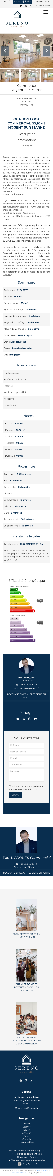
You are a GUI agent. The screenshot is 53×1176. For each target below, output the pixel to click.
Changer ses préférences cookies (28, 1160)
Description (27, 134)
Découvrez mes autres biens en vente (26, 696)
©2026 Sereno (16, 1150)
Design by (29, 1164)
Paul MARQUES (26, 677)
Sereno (26, 1091)
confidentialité (42, 1170)
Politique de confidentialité (28, 1154)
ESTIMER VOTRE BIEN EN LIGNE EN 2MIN (26, 935)
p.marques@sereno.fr (28, 688)
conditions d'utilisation (18, 1173)
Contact (26, 146)
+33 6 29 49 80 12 (28, 684)
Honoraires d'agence (27, 1157)
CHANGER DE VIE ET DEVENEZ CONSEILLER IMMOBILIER (26, 987)
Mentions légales (35, 1150)
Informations (27, 140)
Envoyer (15, 795)
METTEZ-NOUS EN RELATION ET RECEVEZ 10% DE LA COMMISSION (26, 1040)
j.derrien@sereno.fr (28, 1108)
